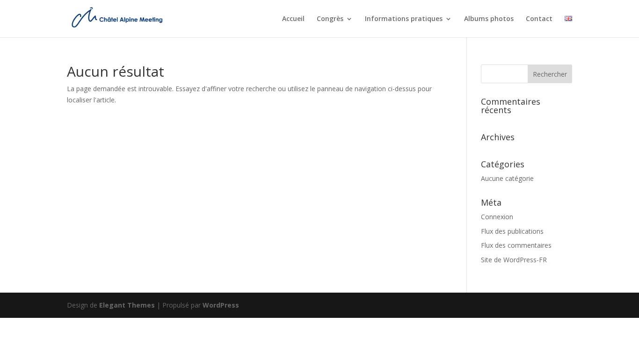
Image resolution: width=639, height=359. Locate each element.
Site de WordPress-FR (514, 259)
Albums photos (489, 19)
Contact (539, 19)
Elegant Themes (127, 305)
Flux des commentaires (516, 245)
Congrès (330, 19)
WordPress (221, 305)
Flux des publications (512, 231)
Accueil (293, 19)
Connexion (497, 216)
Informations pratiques (404, 19)
